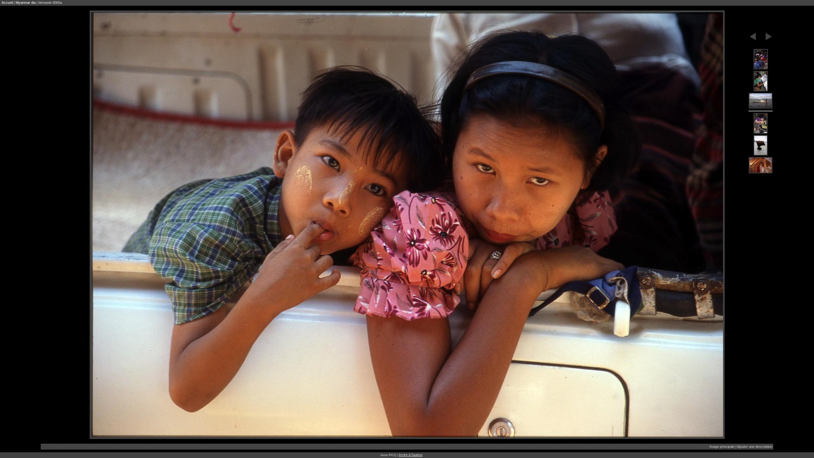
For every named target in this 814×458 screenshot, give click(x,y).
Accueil (7, 2)
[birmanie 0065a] (760, 59)
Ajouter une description (754, 446)
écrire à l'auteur (411, 455)
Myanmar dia (26, 2)
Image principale (722, 446)
